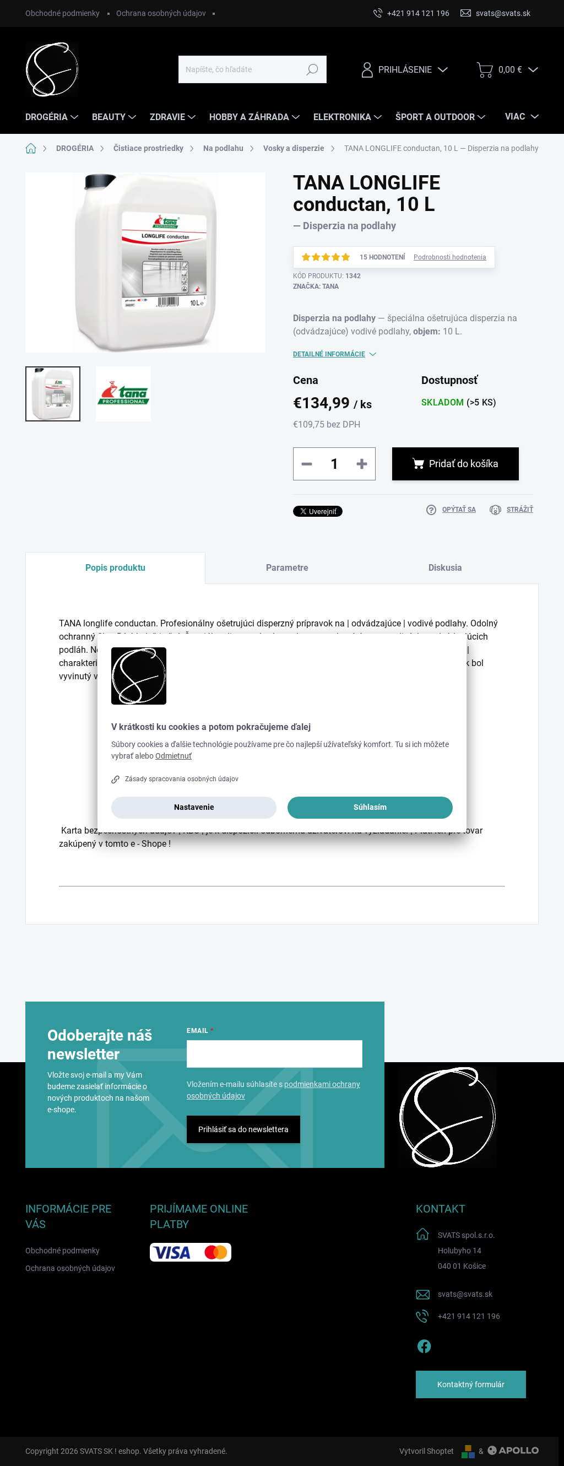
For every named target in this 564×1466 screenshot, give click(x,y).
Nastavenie (194, 807)
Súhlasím (370, 807)
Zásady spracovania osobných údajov (181, 779)
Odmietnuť (173, 756)
